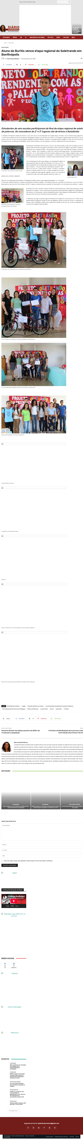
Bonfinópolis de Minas (13, 706)
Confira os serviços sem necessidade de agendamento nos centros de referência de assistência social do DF (17, 1094)
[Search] (69, 2)
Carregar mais (13, 1110)
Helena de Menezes (32, 709)
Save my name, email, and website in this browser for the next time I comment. (28, 861)
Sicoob (52, 709)
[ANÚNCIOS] (13, 1044)
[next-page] (6, 812)
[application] (13, 901)
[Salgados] (13, 973)
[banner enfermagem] (13, 1018)
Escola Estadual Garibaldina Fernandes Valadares (59, 706)
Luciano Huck (44, 709)
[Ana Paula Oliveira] (3, 58)
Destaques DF (14, 1089)
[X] (55, 1128)
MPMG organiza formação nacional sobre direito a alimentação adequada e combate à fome (45, 807)
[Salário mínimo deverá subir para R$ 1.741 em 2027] (5, 1103)
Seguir (14, 963)
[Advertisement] (45, 19)
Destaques (13, 1101)
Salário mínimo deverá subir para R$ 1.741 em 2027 (18, 1103)
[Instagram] (33, 1128)
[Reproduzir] (4, 906)
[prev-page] (2, 812)
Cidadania (16, 804)
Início (5, 43)
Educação (11, 43)
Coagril (24, 706)
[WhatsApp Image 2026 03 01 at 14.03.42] (13, 935)
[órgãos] (13, 880)
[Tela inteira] (24, 906)
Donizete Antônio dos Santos (36, 706)
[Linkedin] (39, 1128)
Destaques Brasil (74, 804)
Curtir (5, 963)
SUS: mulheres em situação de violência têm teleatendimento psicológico (77, 30)
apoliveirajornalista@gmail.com (48, 1123)
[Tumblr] (50, 1128)
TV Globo (66, 709)
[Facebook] (28, 1128)
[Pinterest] (44, 1128)
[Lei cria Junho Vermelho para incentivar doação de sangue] (5, 1084)
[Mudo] (20, 906)
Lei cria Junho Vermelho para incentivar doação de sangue (17, 1085)
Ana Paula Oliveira (13, 58)
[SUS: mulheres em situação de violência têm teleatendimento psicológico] (16, 791)
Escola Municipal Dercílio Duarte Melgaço (13, 709)
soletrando (59, 709)
